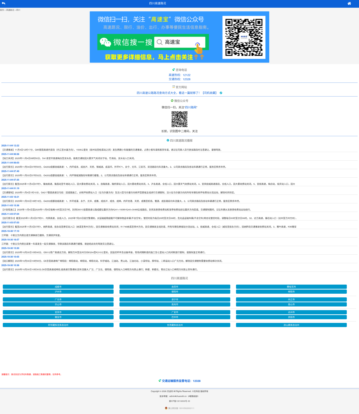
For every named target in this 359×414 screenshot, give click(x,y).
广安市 (175, 312)
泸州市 (58, 291)
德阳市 (175, 291)
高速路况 (10, 9)
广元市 (58, 299)
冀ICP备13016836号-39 (179, 401)
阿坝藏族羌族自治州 (58, 325)
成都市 (58, 286)
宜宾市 (58, 312)
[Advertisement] (179, 348)
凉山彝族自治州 (291, 325)
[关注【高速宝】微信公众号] (179, 37)
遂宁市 (175, 299)
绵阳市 (291, 291)
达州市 (291, 312)
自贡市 (175, 286)
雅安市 (58, 317)
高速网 (170, 391)
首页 (2, 9)
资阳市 (291, 317)
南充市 (175, 304)
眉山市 (291, 304)
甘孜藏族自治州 (175, 325)
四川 (18, 9)
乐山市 (58, 304)
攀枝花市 (291, 286)
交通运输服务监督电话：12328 (181, 381)
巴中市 (175, 317)
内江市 (291, 299)
